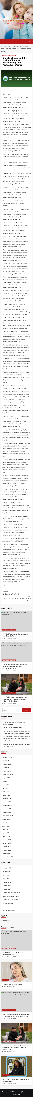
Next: (17, 599)
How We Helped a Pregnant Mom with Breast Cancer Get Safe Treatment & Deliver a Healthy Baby (14, 699)
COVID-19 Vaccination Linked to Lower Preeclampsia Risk (14, 723)
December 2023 (7, 846)
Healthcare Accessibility (10, 899)
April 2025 (5, 791)
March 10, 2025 (12, 68)
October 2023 (6, 853)
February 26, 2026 (12, 638)
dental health (6, 875)
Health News (6, 889)
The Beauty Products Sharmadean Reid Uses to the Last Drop (16, 745)
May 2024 (5, 829)
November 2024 (7, 809)
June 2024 (5, 826)
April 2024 (5, 833)
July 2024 (5, 822)
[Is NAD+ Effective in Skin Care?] (16, 972)
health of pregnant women (9, 55)
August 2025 (6, 778)
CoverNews (25, 1092)
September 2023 (7, 857)
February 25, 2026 (12, 670)
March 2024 (6, 836)
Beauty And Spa (7, 868)
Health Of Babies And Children (11, 892)
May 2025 (5, 788)
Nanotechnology (7, 903)
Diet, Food (5, 878)
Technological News (8, 910)
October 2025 (6, 771)
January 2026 (6, 760)
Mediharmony (5, 920)
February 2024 (7, 840)
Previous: (10, 593)
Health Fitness (7, 882)
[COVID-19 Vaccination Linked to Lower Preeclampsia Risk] (16, 621)
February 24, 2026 (12, 703)
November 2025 (7, 767)
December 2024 (7, 805)
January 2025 (6, 802)
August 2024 (6, 819)
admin (5, 68)
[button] (3, 41)
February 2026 (7, 757)
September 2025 (7, 774)
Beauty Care (6, 871)
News (4, 907)
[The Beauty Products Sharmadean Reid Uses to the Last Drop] (16, 1066)
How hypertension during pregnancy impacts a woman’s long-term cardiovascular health (14, 666)
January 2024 (6, 843)
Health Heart (6, 885)
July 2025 (5, 781)
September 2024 (7, 815)
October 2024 (6, 812)
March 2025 (6, 795)
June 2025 (5, 785)
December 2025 (7, 764)
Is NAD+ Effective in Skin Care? (12, 727)
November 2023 (7, 850)
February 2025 (7, 798)
